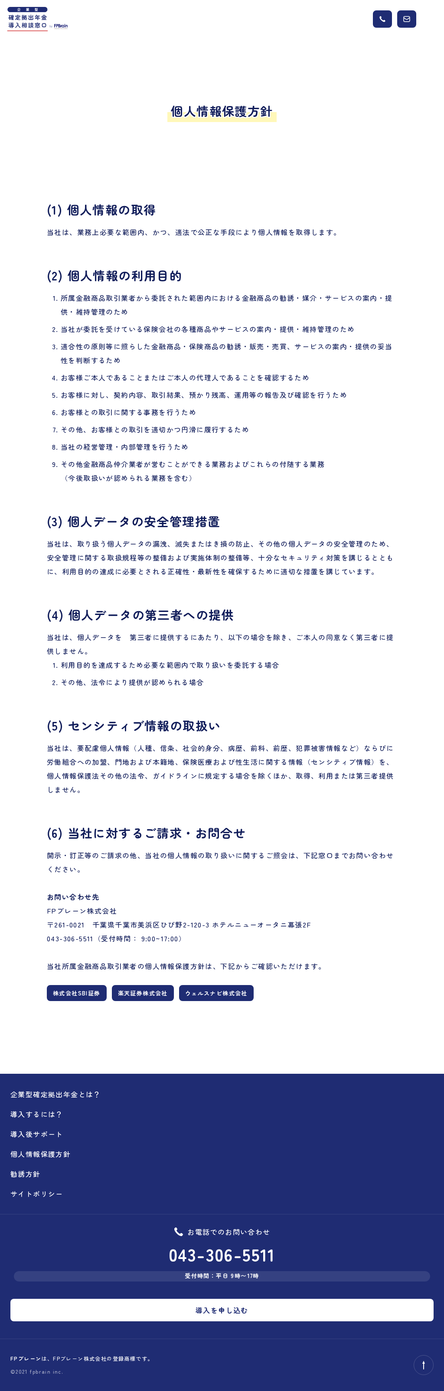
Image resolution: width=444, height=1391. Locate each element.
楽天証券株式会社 (143, 993)
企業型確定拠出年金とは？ (55, 1094)
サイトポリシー (36, 1193)
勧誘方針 (25, 1174)
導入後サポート (36, 1134)
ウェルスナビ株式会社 (216, 993)
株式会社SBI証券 (77, 993)
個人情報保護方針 (40, 1154)
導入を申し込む (222, 1310)
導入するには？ (36, 1114)
